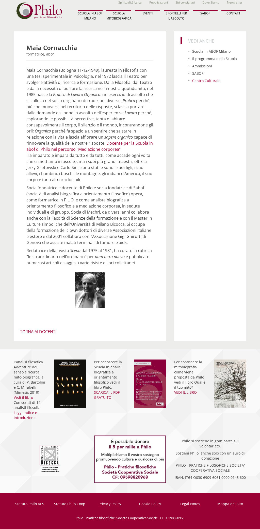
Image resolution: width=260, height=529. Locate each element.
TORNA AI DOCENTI (38, 331)
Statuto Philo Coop (69, 503)
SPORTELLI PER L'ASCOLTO (176, 15)
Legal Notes (190, 503)
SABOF (205, 13)
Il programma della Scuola (214, 58)
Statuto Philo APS (29, 503)
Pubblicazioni (158, 2)
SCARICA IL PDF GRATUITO (107, 395)
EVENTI (147, 13)
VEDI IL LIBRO (185, 392)
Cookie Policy (150, 503)
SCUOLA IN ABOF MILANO (90, 15)
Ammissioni (202, 66)
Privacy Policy (110, 503)
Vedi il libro (23, 397)
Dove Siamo (210, 2)
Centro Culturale (206, 80)
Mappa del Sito (230, 503)
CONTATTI (233, 13)
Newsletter (234, 2)
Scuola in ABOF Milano (211, 51)
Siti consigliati (185, 2)
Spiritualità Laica (130, 2)
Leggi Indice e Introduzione (25, 415)
